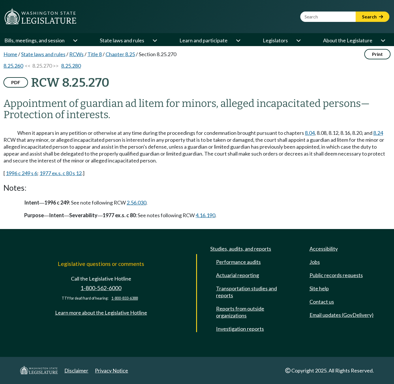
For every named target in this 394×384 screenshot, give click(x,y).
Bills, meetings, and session (34, 40)
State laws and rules (122, 40)
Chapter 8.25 (120, 54)
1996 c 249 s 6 (21, 173)
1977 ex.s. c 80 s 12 (61, 173)
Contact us (321, 301)
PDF (15, 82)
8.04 (310, 133)
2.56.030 (136, 202)
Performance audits (238, 262)
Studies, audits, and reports (240, 248)
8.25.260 (13, 66)
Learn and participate (203, 40)
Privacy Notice (111, 370)
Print (377, 54)
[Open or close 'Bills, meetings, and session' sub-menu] (75, 40)
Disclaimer (76, 370)
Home (10, 54)
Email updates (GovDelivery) (341, 315)
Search (370, 16)
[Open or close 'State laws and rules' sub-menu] (154, 40)
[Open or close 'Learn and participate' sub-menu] (237, 40)
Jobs (314, 262)
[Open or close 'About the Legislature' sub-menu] (382, 40)
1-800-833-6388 (124, 298)
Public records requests (336, 275)
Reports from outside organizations (240, 312)
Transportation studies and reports (246, 291)
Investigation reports (240, 329)
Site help (319, 288)
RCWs (76, 54)
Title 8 (94, 54)
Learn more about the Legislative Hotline (101, 312)
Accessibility (323, 248)
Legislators (275, 40)
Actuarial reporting (237, 275)
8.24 (378, 133)
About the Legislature (347, 40)
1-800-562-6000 (100, 288)
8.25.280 (71, 66)
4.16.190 (205, 215)
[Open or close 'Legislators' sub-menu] (298, 40)
